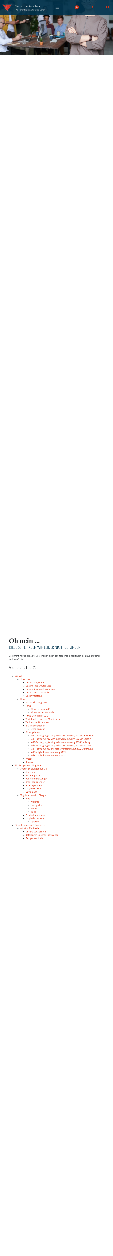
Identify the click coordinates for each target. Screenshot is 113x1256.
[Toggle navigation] (57, 7)
